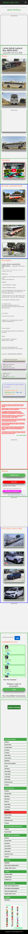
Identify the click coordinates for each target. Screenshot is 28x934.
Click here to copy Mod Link (12, 491)
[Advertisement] (14, 31)
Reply (8, 653)
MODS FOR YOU (11, 2)
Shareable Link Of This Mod (9, 485)
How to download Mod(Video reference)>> (17, 495)
